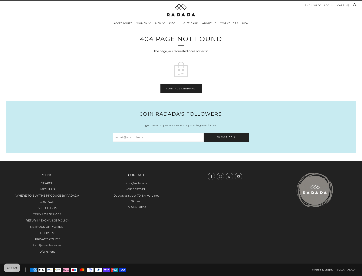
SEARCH (47, 183)
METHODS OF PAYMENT (47, 226)
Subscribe (224, 137)
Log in (329, 5)
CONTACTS (47, 202)
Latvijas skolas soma (47, 245)
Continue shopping (181, 88)
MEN (158, 23)
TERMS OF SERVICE (47, 214)
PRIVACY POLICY (47, 239)
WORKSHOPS (229, 23)
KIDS (172, 23)
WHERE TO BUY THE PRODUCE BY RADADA (47, 195)
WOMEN (142, 23)
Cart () (343, 5)
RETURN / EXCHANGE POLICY (47, 220)
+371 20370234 (136, 189)
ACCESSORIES (123, 23)
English (311, 5)
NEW (245, 23)
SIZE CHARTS (47, 208)
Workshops (47, 251)
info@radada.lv (136, 183)
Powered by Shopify (322, 269)
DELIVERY (47, 233)
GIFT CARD (190, 23)
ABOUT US (209, 23)
